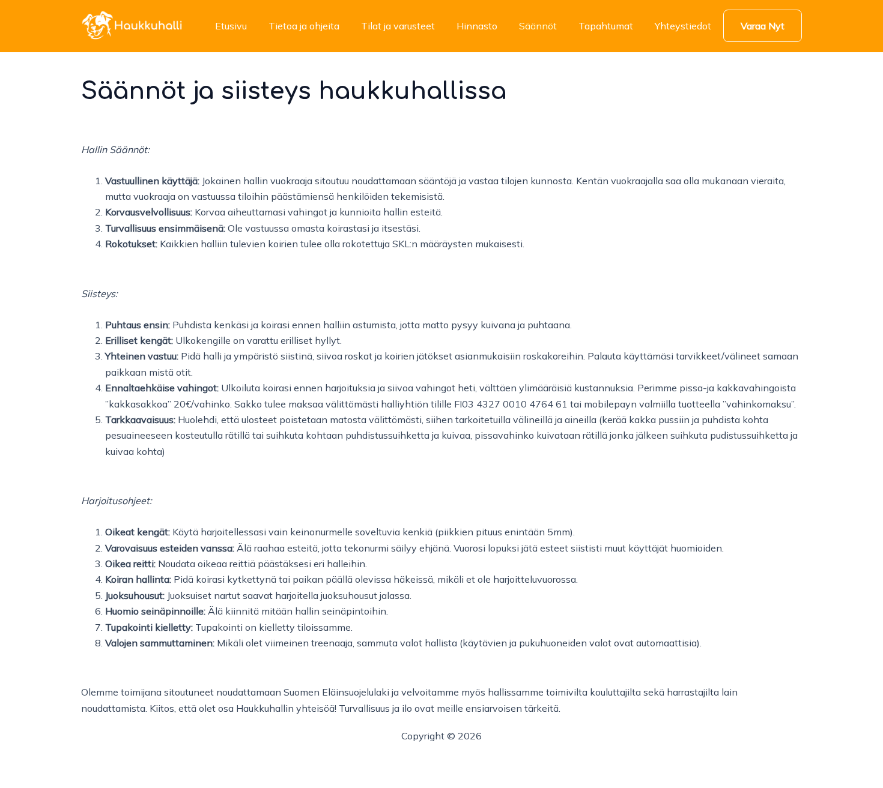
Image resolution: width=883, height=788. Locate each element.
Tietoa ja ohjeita (304, 26)
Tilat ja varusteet (398, 26)
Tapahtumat (605, 26)
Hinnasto (477, 26)
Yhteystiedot (683, 26)
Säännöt (538, 26)
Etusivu (231, 26)
